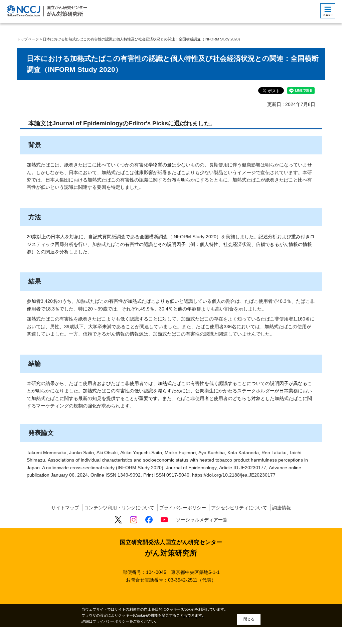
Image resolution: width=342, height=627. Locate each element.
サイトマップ (65, 507)
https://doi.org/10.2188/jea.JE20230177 (234, 475)
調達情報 (281, 507)
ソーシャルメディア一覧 (201, 519)
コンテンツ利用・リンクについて (119, 507)
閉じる (248, 619)
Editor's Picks (148, 123)
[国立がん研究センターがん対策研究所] (47, 10)
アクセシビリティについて (239, 507)
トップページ (28, 39)
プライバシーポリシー (182, 507)
